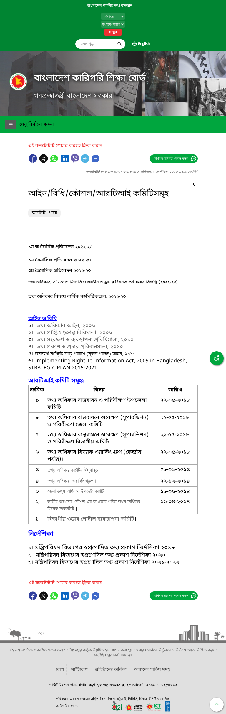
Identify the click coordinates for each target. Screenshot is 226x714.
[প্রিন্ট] (195, 185)
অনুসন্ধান (119, 44)
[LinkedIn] (65, 161)
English (144, 44)
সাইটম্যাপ (79, 669)
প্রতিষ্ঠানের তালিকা (111, 669)
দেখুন (113, 32)
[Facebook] (33, 161)
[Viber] (75, 158)
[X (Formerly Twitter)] (44, 161)
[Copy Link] (85, 161)
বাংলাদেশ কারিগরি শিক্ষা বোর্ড (90, 78)
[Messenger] (95, 161)
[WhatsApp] (54, 161)
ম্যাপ (60, 669)
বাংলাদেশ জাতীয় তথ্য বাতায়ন (109, 5)
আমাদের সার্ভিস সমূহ (152, 669)
